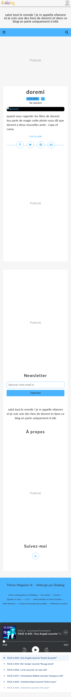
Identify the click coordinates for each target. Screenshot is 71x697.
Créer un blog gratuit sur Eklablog (22, 595)
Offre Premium (9, 604)
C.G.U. (28, 599)
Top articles (45, 595)
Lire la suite (35, 136)
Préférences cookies (58, 604)
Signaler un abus (14, 599)
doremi (35, 92)
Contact (56, 595)
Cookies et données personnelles (33, 604)
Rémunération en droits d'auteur (48, 599)
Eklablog (59, 585)
